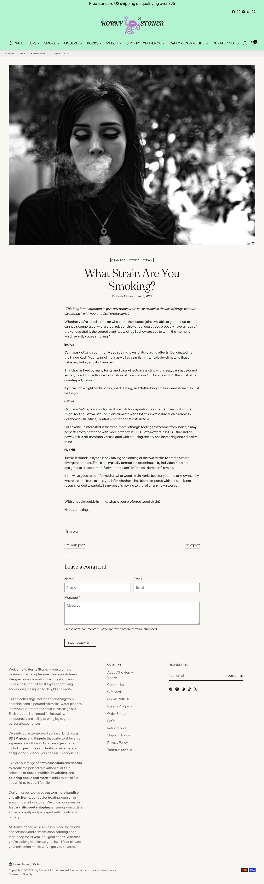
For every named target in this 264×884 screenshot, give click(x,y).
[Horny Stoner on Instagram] (238, 11)
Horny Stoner (39, 870)
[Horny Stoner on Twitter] (253, 11)
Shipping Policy (63, 53)
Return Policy (39, 53)
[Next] (238, 43)
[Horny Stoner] (132, 25)
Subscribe (235, 675)
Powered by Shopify (20, 874)
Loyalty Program (119, 706)
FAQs (22, 53)
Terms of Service (119, 750)
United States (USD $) (26, 864)
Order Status (116, 714)
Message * (72, 597)
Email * (139, 579)
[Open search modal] (11, 43)
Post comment (80, 642)
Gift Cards (114, 692)
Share (74, 532)
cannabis (118, 260)
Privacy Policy (117, 743)
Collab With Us (118, 699)
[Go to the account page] (245, 43)
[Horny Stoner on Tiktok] (248, 11)
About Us (9, 53)
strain (148, 260)
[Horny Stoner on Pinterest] (243, 11)
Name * (70, 579)
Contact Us (115, 685)
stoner (134, 260)
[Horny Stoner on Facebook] (233, 11)
